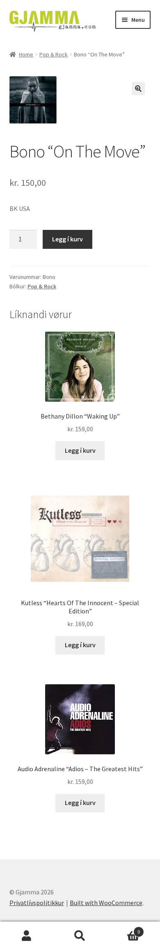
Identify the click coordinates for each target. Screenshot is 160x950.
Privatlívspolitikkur (36, 903)
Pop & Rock (53, 54)
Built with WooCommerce (106, 903)
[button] (138, 88)
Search (80, 936)
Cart (123, 929)
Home (26, 54)
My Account (26, 936)
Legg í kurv (67, 239)
